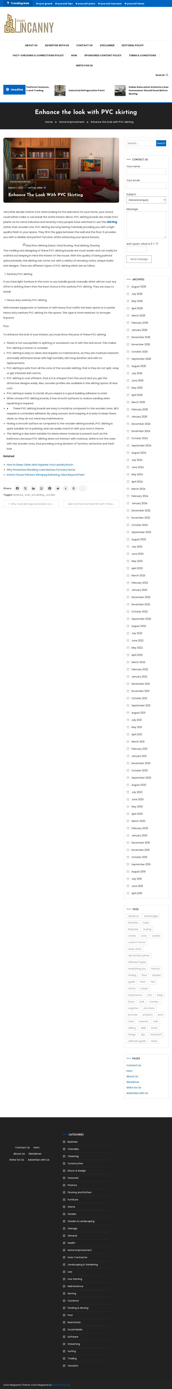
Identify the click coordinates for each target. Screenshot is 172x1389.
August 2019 (138, 871)
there (154, 1028)
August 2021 (138, 712)
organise (133, 1008)
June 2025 (137, 380)
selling (132, 1028)
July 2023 (137, 546)
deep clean (135, 949)
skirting (112, 222)
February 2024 (140, 496)
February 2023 (140, 582)
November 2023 (141, 517)
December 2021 (141, 684)
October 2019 (139, 857)
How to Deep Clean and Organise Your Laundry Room (40, 464)
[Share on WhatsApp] (41, 488)
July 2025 (137, 373)
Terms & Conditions (142, 55)
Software (73, 1336)
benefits (133, 922)
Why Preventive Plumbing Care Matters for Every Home (41, 469)
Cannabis (73, 1149)
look (27, 494)
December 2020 (141, 763)
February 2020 (140, 828)
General (72, 1235)
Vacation (73, 1365)
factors (155, 968)
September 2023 (141, 532)
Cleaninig (73, 1156)
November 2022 (141, 604)
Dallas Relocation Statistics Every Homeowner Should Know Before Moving (143, 90)
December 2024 (141, 424)
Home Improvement (20, 181)
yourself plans (86, 3)
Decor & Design (77, 1170)
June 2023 (137, 554)
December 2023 (141, 510)
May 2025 (137, 387)
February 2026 (140, 322)
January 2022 (139, 676)
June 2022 (137, 640)
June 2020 (138, 799)
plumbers (149, 1008)
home (131, 988)
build (146, 922)
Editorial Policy (133, 45)
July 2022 (137, 633)
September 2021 (141, 705)
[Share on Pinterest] (49, 488)
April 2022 (137, 655)
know (131, 1001)
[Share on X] (25, 488)
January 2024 (139, 503)
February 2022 (140, 669)
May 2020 (137, 806)
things (132, 1034)
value (154, 1041)
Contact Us (84, 45)
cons (144, 935)
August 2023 (139, 539)
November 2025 (141, 344)
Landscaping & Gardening (83, 1264)
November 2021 (140, 691)
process (133, 1014)
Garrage (72, 1228)
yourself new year (111, 3)
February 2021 (139, 749)
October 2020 (140, 770)
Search (160, 75)
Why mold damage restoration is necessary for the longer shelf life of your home (35, 504)
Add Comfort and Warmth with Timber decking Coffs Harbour (93, 504)
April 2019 (137, 893)
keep (160, 995)
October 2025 (140, 351)
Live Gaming (75, 1279)
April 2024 (137, 481)
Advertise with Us (57, 45)
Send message (139, 259)
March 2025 (138, 402)
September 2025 (141, 359)
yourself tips (65, 3)
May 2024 (137, 474)
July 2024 (137, 460)
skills (143, 1028)
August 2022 (139, 626)
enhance (18, 494)
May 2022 (137, 647)
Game (71, 1206)
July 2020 (137, 792)
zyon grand (45, 3)
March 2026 (138, 315)
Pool (70, 1315)
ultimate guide (137, 1041)
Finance (72, 1185)
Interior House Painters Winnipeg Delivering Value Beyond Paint (46, 474)
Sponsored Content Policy (102, 55)
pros (160, 1014)
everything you (137, 968)
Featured (73, 1178)
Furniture (73, 1199)
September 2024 (141, 445)
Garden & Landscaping (81, 1221)
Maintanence (75, 1286)
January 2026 (139, 330)
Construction (75, 1163)
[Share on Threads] (74, 488)
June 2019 (137, 886)
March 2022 (138, 662)
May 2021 (137, 727)
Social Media (75, 1329)
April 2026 (137, 308)
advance (133, 916)
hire (153, 981)
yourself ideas (135, 3)
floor (144, 975)
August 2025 (139, 366)
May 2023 (137, 561)
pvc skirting (38, 494)
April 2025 (137, 395)
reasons (143, 1021)
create (156, 935)
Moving (72, 1293)
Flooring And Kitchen (80, 1192)
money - (154, 1001)
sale (155, 1021)
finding (132, 975)
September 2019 (141, 864)
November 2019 (140, 850)
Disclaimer (107, 45)
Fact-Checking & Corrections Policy (38, 55)
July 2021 (137, 720)
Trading (72, 1358)
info (149, 995)
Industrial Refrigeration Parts (80, 90)
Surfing (72, 1351)
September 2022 (141, 619)
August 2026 (139, 286)
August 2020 (139, 785)
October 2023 (140, 525)
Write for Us (84, 65)
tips (143, 1034)
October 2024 (140, 438)
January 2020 (139, 835)
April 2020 (137, 813)
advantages (151, 916)
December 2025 (141, 337)
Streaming (74, 1344)
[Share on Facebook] (17, 488)
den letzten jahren (139, 955)
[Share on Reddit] (57, 488)
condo (132, 935)
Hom (74, 55)
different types (137, 962)
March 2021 (138, 741)
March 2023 (138, 575)
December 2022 (141, 597)
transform (156, 1034)
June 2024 (138, 467)
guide (131, 981)
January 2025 (139, 416)
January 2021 (139, 756)
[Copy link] (83, 488)
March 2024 (138, 489)
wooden (50, 494)
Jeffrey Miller (35, 187)
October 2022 (140, 611)
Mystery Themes (61, 1384)
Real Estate (74, 1322)
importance (135, 995)
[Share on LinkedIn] (33, 488)
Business (133, 929)
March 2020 (138, 821)
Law (70, 1271)
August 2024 (139, 452)
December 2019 (141, 842)
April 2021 (137, 734)
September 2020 (141, 777)
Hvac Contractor (77, 1257)
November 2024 (141, 431)
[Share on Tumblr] (65, 488)
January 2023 (139, 590)
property (148, 1014)
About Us (31, 45)
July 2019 (137, 878)
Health (71, 1243)
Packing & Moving (78, 1308)
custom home (136, 942)
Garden (156, 975)
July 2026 (137, 294)
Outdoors (73, 1300)
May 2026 (137, 301)
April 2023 (137, 568)
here (142, 981)
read (131, 1021)
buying (147, 929)
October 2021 (139, 698)
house (144, 988)
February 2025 (140, 409)
